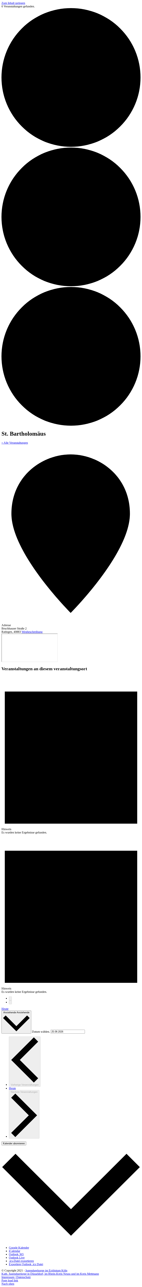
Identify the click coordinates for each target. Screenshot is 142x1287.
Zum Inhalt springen (13, 3)
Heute (5, 1008)
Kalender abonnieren (14, 1143)
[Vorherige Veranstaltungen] (10, 998)
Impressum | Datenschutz (16, 1277)
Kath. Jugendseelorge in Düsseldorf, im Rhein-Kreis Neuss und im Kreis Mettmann (50, 1273)
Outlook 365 (16, 1254)
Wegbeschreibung (32, 631)
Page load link (9, 1280)
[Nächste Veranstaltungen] (10, 1002)
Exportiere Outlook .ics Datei (26, 1264)
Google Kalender (19, 1247)
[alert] (71, 754)
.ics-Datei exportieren (21, 1260)
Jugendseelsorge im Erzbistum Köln (46, 1270)
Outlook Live (17, 1257)
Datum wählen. (41, 1031)
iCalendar (14, 1251)
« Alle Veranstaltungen (14, 442)
